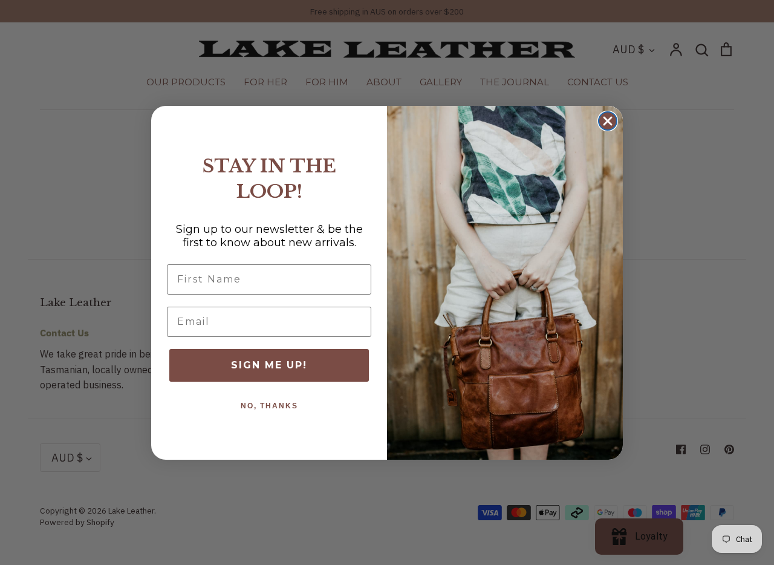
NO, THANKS (269, 406)
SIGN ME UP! (269, 365)
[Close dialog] (608, 121)
